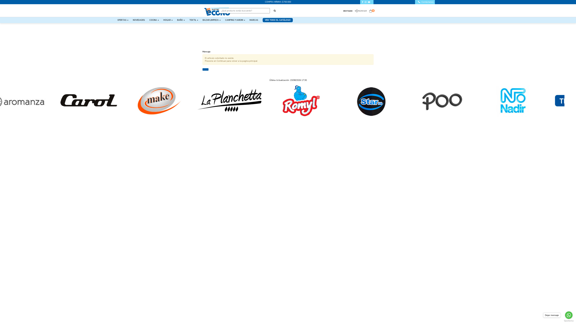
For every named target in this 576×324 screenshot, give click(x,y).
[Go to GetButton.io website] (569, 321)
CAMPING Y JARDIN (234, 20)
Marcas (254, 20)
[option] (35, 101)
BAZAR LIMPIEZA (211, 20)
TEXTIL (193, 20)
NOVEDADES (139, 20)
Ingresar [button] (362, 11)
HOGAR (167, 20)
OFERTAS (122, 20)
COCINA (153, 20)
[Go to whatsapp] (569, 315)
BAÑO (180, 20)
